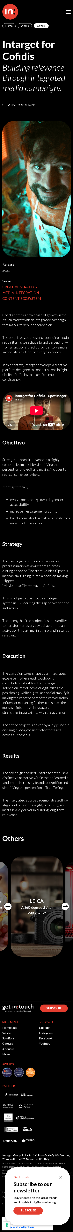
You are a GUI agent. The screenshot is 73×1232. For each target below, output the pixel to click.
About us (8, 1049)
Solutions (8, 1038)
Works (25, 25)
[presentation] (8, 906)
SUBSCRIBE (54, 1008)
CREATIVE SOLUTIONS (18, 104)
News (6, 1054)
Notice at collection (19, 1227)
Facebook (46, 1038)
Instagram (46, 1033)
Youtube (44, 1043)
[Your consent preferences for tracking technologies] (7, 1225)
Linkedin (44, 1027)
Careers (7, 1043)
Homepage (9, 1027)
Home (9, 25)
